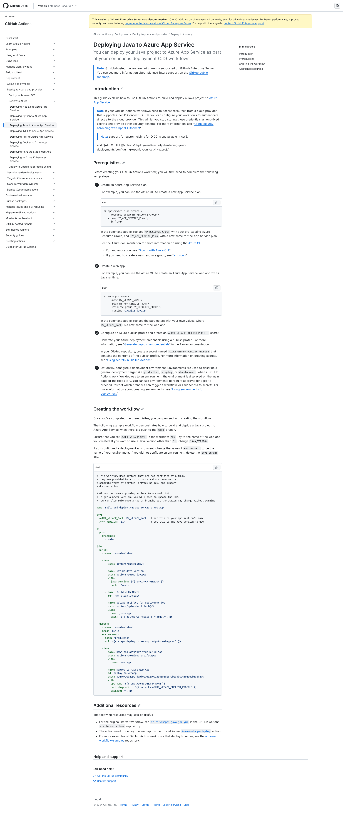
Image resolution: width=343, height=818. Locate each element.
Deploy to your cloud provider (149, 34)
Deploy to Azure (180, 34)
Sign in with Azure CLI (154, 250)
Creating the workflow (116, 409)
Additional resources (114, 705)
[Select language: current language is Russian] (337, 6)
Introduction (106, 88)
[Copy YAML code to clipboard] (216, 467)
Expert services (172, 804)
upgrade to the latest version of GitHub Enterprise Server (158, 23)
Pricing (156, 804)
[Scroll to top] (335, 810)
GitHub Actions (18, 24)
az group (179, 255)
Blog (186, 804)
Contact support (106, 780)
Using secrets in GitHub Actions (128, 360)
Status (145, 804)
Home (11, 16)
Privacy (134, 804)
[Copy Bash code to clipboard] (216, 202)
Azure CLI (195, 243)
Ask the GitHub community (112, 775)
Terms (123, 804)
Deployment (122, 34)
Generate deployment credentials (146, 344)
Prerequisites (107, 162)
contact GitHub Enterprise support (244, 23)
